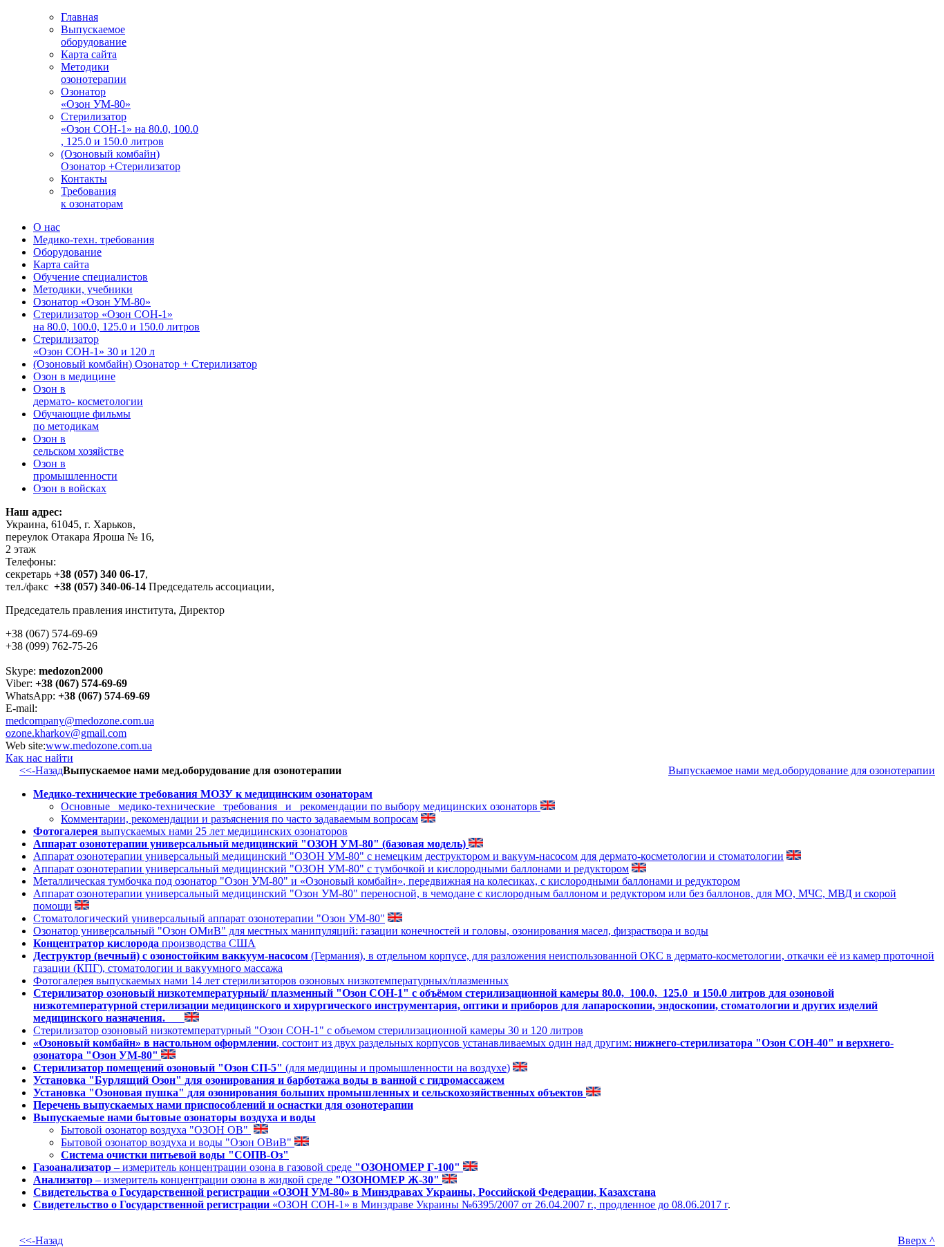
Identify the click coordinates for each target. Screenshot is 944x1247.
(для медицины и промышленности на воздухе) (271, 1067)
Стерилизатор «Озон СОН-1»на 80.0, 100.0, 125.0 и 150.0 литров (116, 320)
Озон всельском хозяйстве (78, 445)
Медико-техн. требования (93, 239)
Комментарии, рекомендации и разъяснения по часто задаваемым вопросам (239, 819)
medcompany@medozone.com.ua (80, 720)
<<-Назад (41, 770)
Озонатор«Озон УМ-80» (96, 98)
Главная (79, 17)
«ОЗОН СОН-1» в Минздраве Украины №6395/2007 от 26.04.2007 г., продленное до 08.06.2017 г (380, 1204)
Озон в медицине (74, 376)
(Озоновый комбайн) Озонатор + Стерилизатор (145, 364)
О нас (46, 227)
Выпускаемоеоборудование (93, 36)
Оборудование (67, 252)
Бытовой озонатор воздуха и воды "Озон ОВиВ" (177, 1142)
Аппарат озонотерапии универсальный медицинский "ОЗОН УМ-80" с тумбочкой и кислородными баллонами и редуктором (331, 868)
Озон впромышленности (75, 470)
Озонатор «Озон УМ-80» (92, 302)
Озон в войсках (69, 488)
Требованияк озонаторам (92, 197)
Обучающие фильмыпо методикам (82, 420)
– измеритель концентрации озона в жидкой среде (237, 1179)
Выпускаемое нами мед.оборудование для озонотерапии (801, 770)
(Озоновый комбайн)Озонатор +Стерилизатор (120, 160)
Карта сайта (89, 54)
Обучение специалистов (90, 277)
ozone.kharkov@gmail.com (66, 733)
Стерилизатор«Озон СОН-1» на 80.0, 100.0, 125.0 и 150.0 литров (129, 129)
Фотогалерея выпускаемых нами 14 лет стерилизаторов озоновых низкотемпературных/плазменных (271, 980)
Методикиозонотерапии (93, 73)
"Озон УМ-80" (254, 881)
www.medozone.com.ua (99, 745)
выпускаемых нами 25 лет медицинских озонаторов (190, 831)
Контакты (84, 179)
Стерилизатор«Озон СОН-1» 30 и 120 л (94, 345)
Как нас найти (39, 758)
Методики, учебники (83, 289)
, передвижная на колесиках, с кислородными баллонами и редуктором (571, 881)
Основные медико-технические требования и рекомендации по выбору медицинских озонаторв (300, 806)
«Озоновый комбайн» (351, 881)
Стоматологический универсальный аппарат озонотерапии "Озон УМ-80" (209, 918)
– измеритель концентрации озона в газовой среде (248, 1167)
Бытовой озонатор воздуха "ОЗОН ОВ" (156, 1130)
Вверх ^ (916, 1240)
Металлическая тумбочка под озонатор (126, 881)
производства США (144, 943)
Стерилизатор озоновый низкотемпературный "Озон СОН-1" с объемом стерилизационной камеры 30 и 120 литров (308, 1030)
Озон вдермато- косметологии (88, 395)
